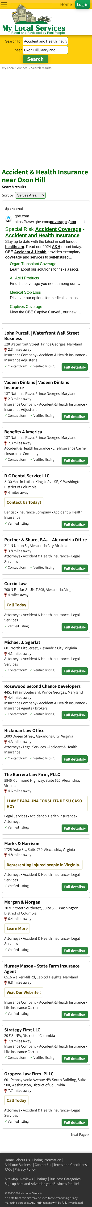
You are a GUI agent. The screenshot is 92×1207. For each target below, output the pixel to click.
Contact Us (43, 1164)
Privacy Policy (25, 1169)
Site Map (11, 1179)
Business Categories (65, 1179)
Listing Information (46, 1160)
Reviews (26, 1179)
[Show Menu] (4, 4)
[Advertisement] (46, 118)
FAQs (8, 1169)
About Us (23, 1160)
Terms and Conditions (70, 1164)
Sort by (8, 195)
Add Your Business (18, 1164)
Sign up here (14, 1183)
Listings (41, 1179)
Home (9, 1160)
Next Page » (80, 1134)
